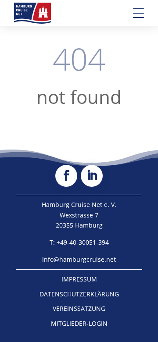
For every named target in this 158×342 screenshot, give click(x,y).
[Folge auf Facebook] (66, 176)
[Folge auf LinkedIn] (92, 176)
